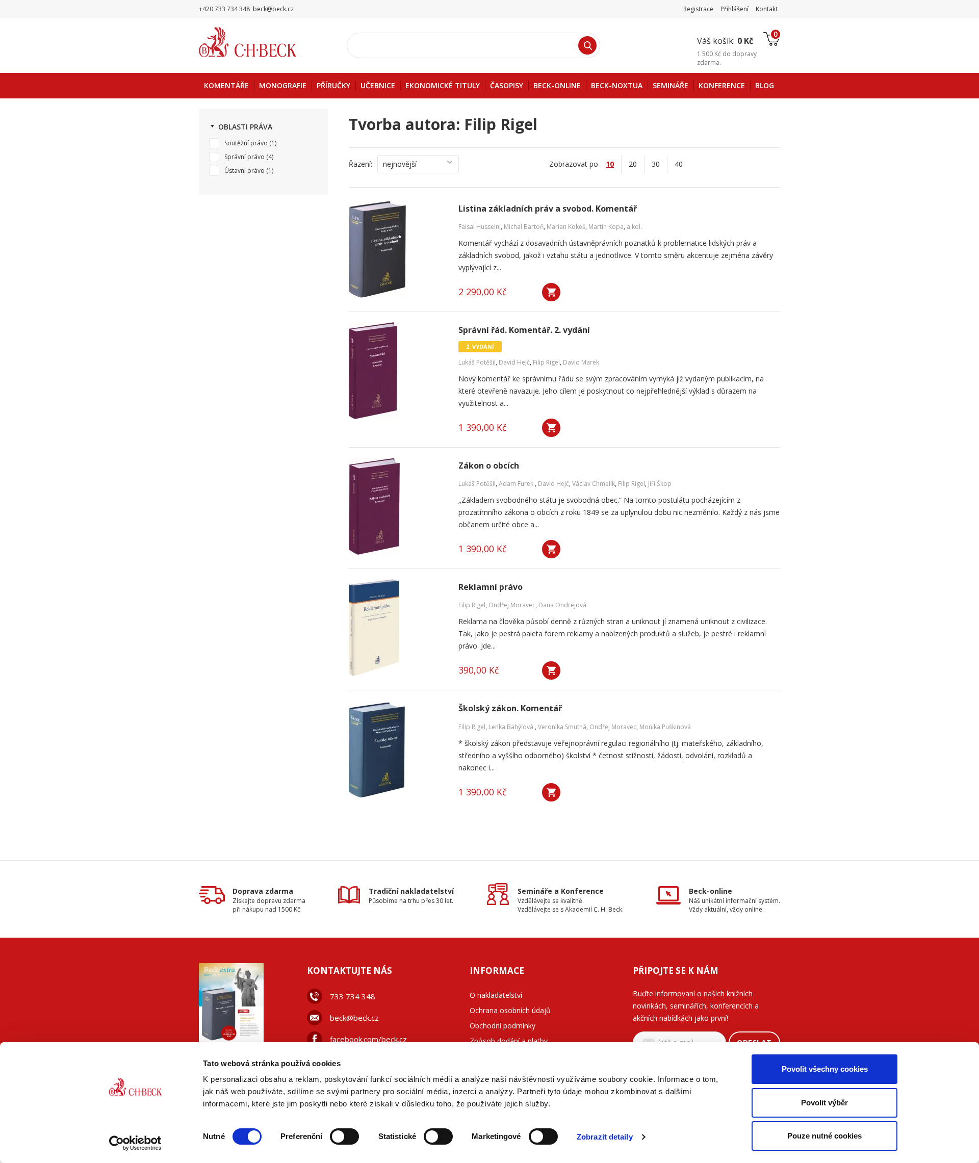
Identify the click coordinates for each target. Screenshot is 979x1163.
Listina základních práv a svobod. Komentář (547, 208)
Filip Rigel (546, 362)
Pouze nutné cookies (824, 1135)
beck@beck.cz (354, 1018)
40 (679, 164)
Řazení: (360, 164)
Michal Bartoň (524, 226)
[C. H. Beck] (262, 42)
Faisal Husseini (479, 226)
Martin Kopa (606, 226)
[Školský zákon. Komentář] (397, 749)
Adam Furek (517, 483)
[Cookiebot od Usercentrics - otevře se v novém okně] (135, 1143)
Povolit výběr (824, 1102)
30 (656, 164)
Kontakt (767, 9)
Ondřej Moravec (511, 605)
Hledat (587, 45)
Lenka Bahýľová (511, 726)
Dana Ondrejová (562, 605)
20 (633, 164)
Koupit (551, 292)
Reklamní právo (490, 587)
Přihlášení (734, 9)
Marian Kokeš (566, 226)
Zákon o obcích (488, 465)
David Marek (581, 362)
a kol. (634, 226)
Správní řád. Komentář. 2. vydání (524, 330)
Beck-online (710, 891)
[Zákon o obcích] (397, 506)
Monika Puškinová (665, 726)
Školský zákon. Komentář (510, 708)
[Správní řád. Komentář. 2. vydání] (397, 370)
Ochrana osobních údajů (510, 1010)
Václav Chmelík (593, 483)
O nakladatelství (496, 995)
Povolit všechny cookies (825, 1069)
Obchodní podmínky (502, 1025)
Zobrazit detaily (605, 1136)
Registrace (698, 9)
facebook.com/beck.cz (368, 1039)
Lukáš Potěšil (477, 362)
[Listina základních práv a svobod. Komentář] (397, 249)
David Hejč (514, 362)
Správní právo (244, 156)
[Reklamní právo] (397, 627)
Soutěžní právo (246, 143)
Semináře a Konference (561, 891)
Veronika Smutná (562, 726)
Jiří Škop (660, 483)
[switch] (344, 1136)
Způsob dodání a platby (509, 1041)
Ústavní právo (244, 170)
